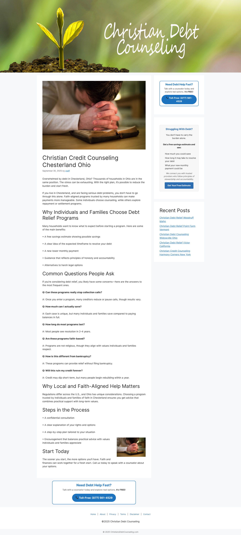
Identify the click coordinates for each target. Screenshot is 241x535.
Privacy (112, 514)
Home (93, 514)
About (102, 514)
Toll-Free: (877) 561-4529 (95, 497)
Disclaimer (134, 514)
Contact (146, 514)
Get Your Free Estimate (179, 185)
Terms (123, 514)
